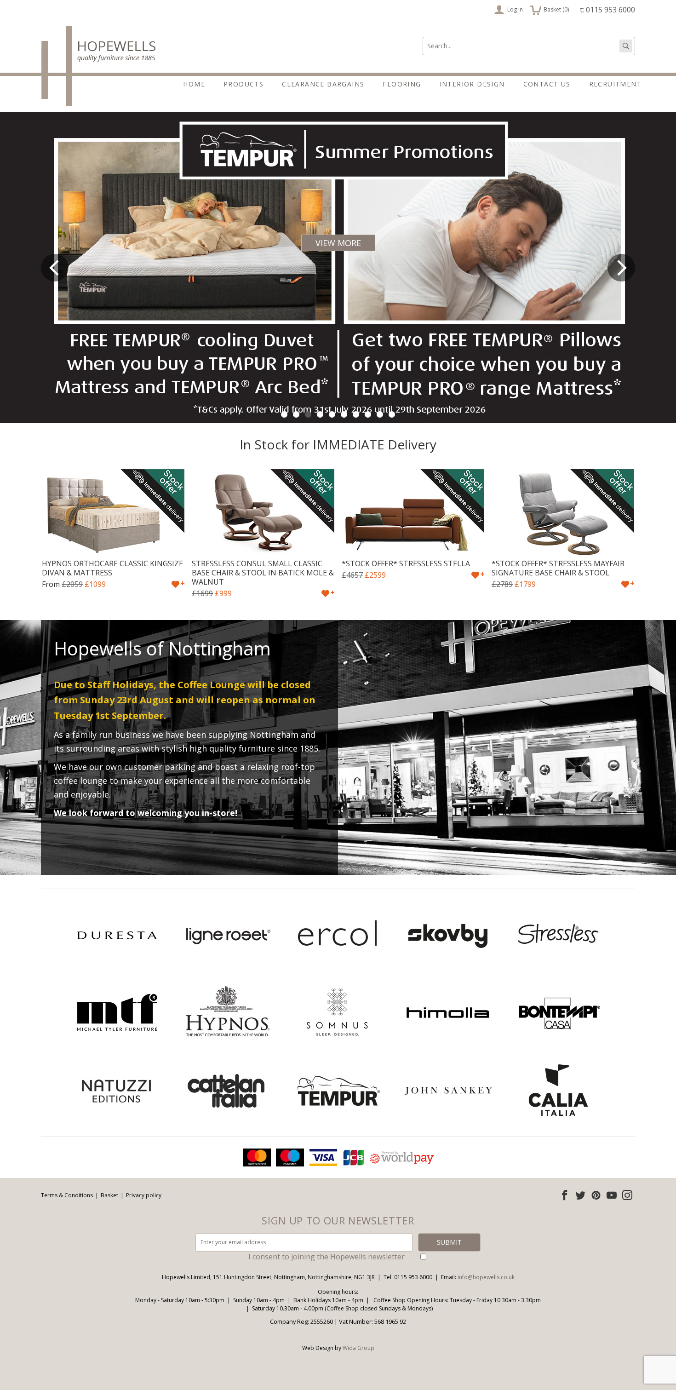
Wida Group (358, 1348)
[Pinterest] (596, 1195)
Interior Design (472, 84)
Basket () (550, 8)
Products (243, 84)
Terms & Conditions (67, 1195)
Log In (515, 9)
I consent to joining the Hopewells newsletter (326, 1257)
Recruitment (615, 84)
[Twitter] (580, 1195)
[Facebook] (565, 1195)
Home (194, 84)
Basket (109, 1195)
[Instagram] (627, 1195)
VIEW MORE (338, 242)
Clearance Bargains (323, 84)
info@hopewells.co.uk (486, 1277)
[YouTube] (612, 1195)
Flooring (402, 84)
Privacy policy (143, 1195)
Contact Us (547, 84)
